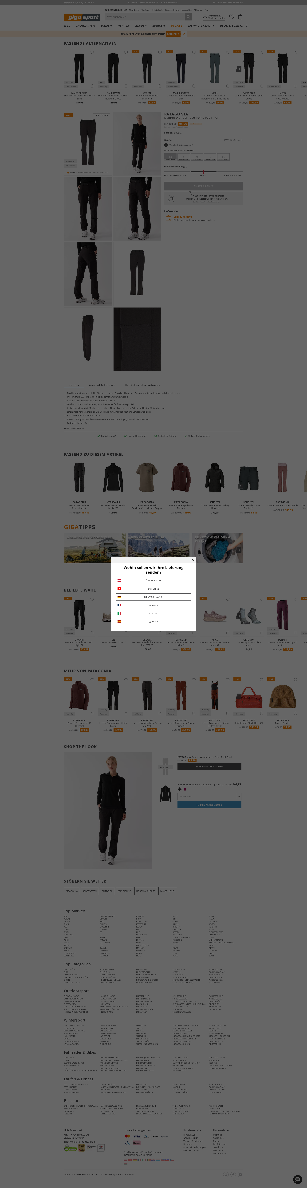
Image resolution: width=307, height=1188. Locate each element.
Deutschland (153, 597)
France (153, 605)
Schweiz (153, 588)
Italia (153, 613)
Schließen (193, 560)
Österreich (153, 580)
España (153, 621)
